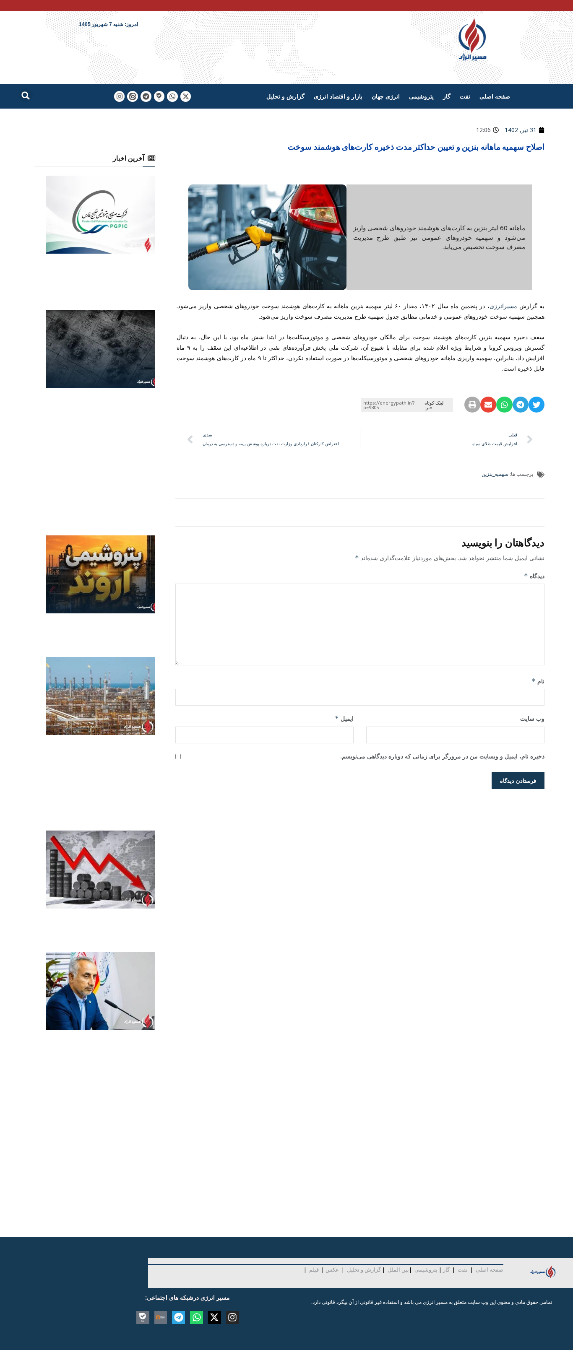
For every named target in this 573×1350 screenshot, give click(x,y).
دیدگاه (534, 576)
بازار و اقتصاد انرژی (338, 96)
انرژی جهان (386, 96)
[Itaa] (160, 1317)
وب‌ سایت (532, 718)
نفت (465, 96)
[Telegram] (146, 96)
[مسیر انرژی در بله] (159, 96)
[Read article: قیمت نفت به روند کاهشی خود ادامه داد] (100, 870)
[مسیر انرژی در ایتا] (132, 96)
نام (537, 681)
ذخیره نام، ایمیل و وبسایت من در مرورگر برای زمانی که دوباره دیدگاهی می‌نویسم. (442, 756)
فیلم (313, 1269)
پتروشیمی (421, 96)
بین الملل (398, 1269)
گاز (447, 96)
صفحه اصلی (494, 96)
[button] (26, 95)
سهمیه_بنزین (495, 474)
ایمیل (344, 718)
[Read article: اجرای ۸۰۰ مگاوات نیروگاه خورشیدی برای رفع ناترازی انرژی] (100, 215)
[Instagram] (119, 96)
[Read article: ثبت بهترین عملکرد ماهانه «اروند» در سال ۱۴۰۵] (100, 574)
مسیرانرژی (503, 306)
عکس (332, 1269)
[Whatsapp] (172, 96)
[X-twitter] (185, 96)
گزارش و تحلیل (285, 96)
